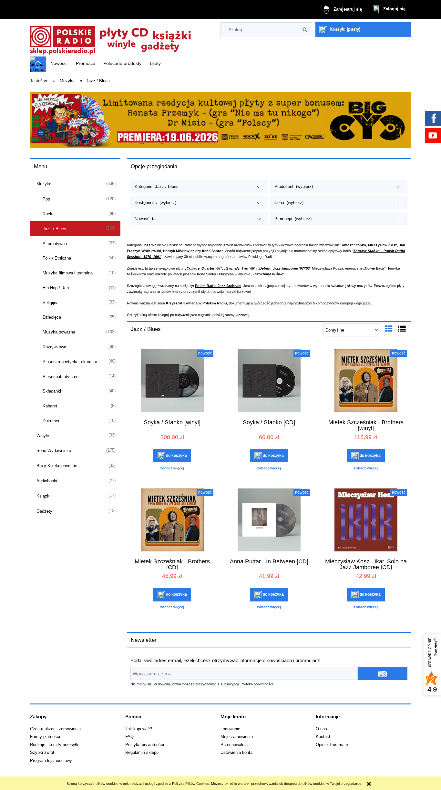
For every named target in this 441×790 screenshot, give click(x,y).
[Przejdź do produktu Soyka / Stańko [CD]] (269, 381)
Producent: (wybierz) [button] (293, 186)
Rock (47, 213)
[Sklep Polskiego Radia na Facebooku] (432, 118)
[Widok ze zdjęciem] (389, 329)
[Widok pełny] (402, 329)
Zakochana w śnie (267, 274)
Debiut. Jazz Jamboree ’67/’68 (284, 268)
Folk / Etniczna (57, 258)
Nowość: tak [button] (146, 218)
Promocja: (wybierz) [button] (293, 218)
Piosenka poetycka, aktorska (70, 361)
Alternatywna (55, 243)
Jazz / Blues (54, 228)
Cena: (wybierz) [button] (288, 202)
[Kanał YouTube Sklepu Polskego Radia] (432, 135)
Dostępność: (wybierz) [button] (155, 202)
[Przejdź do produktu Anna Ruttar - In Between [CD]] (269, 520)
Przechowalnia (234, 745)
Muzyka (43, 183)
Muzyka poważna (59, 332)
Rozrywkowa (54, 346)
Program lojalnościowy (51, 760)
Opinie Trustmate (332, 745)
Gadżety (44, 511)
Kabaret (50, 406)
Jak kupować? (138, 729)
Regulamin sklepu (142, 752)
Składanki (52, 391)
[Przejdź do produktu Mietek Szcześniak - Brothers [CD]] (172, 520)
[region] (220, 120)
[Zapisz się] (382, 673)
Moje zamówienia (237, 736)
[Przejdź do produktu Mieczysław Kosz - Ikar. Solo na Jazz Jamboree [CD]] (365, 520)
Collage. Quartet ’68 (203, 268)
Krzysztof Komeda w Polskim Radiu (196, 303)
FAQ (129, 736)
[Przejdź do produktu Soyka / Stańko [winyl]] (172, 381)
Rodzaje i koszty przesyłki (54, 745)
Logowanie (230, 729)
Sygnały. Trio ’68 (240, 268)
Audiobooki (46, 480)
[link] (220, 120)
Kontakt (323, 736)
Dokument (52, 420)
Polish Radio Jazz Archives (218, 286)
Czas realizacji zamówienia (55, 729)
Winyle (42, 435)
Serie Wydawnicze (53, 450)
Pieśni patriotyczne (60, 376)
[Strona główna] (110, 38)
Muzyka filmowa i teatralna (68, 273)
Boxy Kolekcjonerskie (56, 465)
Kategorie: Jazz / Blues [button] (157, 186)
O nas (321, 729)
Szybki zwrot (42, 752)
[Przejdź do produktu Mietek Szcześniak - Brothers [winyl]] (365, 381)
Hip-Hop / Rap (56, 287)
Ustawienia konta (236, 752)
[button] (172, 468)
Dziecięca (52, 317)
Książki (43, 496)
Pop (46, 199)
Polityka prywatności (257, 684)
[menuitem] (59, 63)
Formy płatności (45, 736)
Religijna (50, 302)
